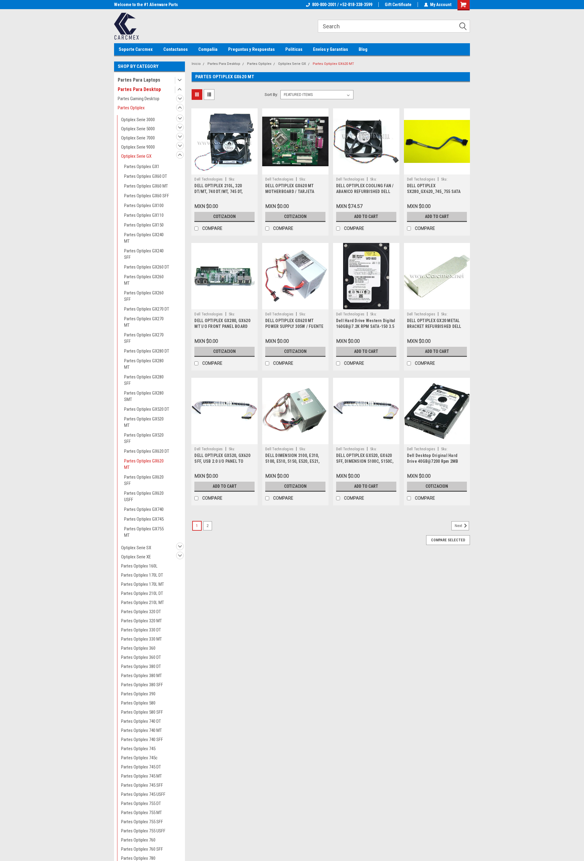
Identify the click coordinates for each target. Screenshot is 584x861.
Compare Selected (448, 540)
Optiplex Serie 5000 (138, 129)
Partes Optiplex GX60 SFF (146, 196)
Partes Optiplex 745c (139, 758)
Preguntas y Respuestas (251, 49)
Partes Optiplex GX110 (144, 215)
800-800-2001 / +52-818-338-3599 (342, 4)
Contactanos (175, 49)
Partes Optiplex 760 (138, 840)
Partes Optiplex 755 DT (141, 803)
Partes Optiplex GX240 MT (144, 238)
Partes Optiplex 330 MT (141, 639)
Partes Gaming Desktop (138, 98)
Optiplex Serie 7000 (138, 138)
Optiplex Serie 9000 (138, 147)
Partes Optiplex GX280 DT (146, 351)
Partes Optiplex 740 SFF (142, 739)
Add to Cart (366, 216)
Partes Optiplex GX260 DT (146, 267)
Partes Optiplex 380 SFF (142, 684)
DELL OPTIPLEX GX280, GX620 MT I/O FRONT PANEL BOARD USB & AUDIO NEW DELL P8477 (222, 326)
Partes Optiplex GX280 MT (144, 364)
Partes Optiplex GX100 (144, 205)
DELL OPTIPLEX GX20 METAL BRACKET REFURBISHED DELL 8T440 (434, 326)
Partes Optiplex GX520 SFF (144, 438)
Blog (363, 49)
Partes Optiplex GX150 (144, 225)
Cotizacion (224, 216)
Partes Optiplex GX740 (144, 509)
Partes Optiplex (131, 108)
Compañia (207, 49)
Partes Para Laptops (139, 80)
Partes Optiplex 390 (138, 694)
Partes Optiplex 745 (138, 748)
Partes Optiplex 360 (138, 648)
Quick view (224, 169)
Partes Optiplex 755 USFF (143, 831)
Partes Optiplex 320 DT (141, 611)
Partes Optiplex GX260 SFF (144, 296)
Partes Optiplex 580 (138, 703)
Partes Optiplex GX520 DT (146, 409)
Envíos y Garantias (330, 49)
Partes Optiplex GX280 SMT (144, 396)
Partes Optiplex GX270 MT (144, 322)
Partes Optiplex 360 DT (141, 657)
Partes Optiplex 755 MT (141, 812)
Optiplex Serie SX (136, 547)
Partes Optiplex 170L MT (142, 584)
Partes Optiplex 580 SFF (142, 712)
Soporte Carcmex (136, 49)
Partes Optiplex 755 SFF (142, 821)
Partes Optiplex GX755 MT (144, 532)
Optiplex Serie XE (136, 557)
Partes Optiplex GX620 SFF (144, 480)
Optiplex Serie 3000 (138, 119)
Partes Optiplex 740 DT (141, 721)
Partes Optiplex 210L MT (142, 602)
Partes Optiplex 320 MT (141, 621)
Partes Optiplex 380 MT (141, 675)
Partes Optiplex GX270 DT (146, 309)
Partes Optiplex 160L (139, 566)
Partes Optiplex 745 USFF (143, 794)
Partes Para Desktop (139, 89)
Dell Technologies (208, 179)
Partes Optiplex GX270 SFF (144, 338)
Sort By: (271, 94)
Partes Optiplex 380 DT (141, 666)
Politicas (293, 49)
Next (459, 526)
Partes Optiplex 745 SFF (142, 785)
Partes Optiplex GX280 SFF (144, 380)
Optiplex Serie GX (136, 156)
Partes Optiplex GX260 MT (144, 280)
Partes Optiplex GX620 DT (146, 451)
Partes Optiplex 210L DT (142, 593)
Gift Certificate (398, 4)
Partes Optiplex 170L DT (142, 575)
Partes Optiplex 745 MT (141, 776)
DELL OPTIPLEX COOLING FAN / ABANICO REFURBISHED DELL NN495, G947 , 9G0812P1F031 (365, 191)
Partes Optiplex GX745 (144, 519)
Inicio (196, 64)
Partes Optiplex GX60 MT (146, 186)
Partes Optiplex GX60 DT (145, 176)
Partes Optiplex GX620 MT (144, 464)
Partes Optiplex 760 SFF (142, 849)
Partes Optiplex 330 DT (141, 630)
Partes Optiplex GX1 (141, 166)
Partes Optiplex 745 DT (141, 767)
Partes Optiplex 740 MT (141, 730)
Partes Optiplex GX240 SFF (144, 254)
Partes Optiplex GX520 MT (144, 422)
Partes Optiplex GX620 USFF (144, 496)
